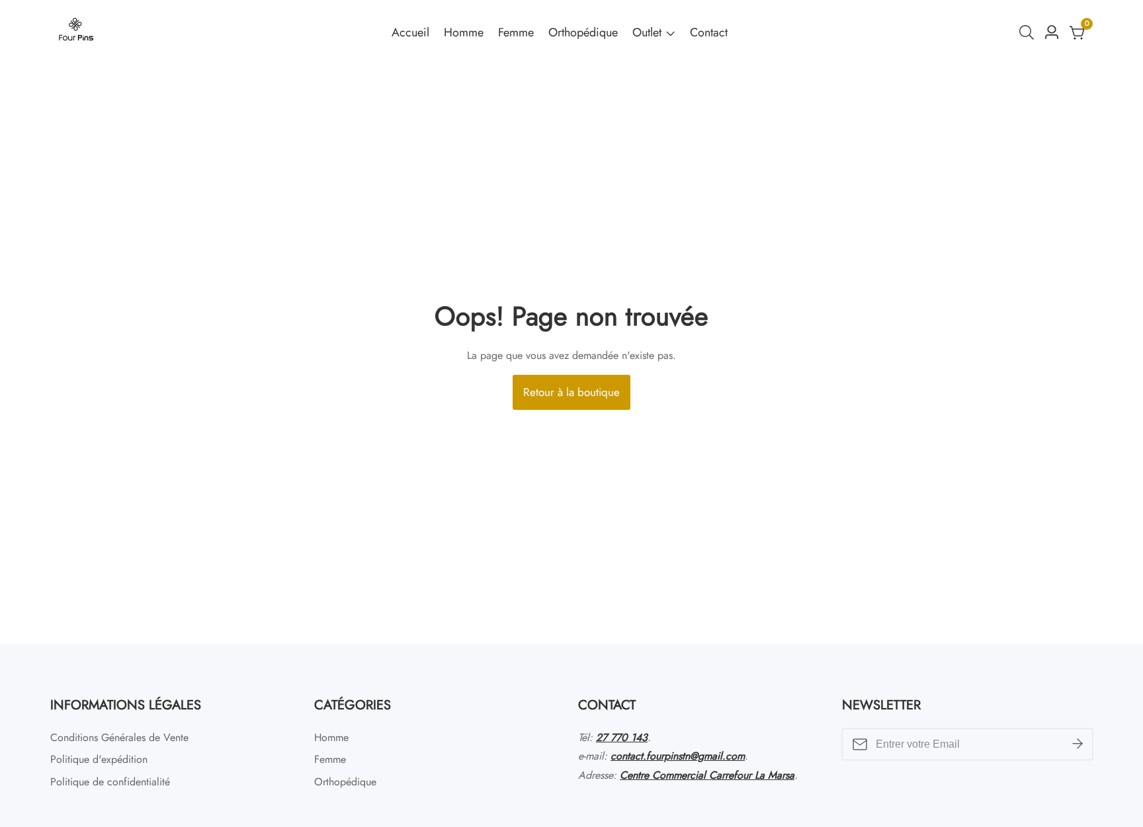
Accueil (410, 32)
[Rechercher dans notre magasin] (1029, 32)
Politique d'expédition (99, 759)
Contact (709, 32)
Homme (464, 32)
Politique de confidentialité (110, 781)
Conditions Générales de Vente (119, 737)
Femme (516, 32)
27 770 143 (622, 737)
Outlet (646, 32)
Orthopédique (583, 32)
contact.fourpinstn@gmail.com (678, 756)
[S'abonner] (1077, 744)
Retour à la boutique (571, 392)
